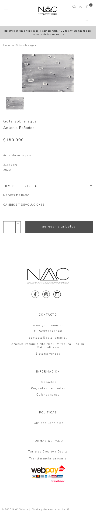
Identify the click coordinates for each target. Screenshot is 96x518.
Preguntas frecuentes (48, 388)
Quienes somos (47, 394)
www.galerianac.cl (48, 325)
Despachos (48, 382)
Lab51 (66, 509)
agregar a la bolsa (59, 226)
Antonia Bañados (19, 127)
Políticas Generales (47, 423)
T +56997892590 (48, 331)
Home (6, 45)
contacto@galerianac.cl (48, 338)
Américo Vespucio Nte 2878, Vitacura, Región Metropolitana (47, 345)
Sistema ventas (48, 354)
